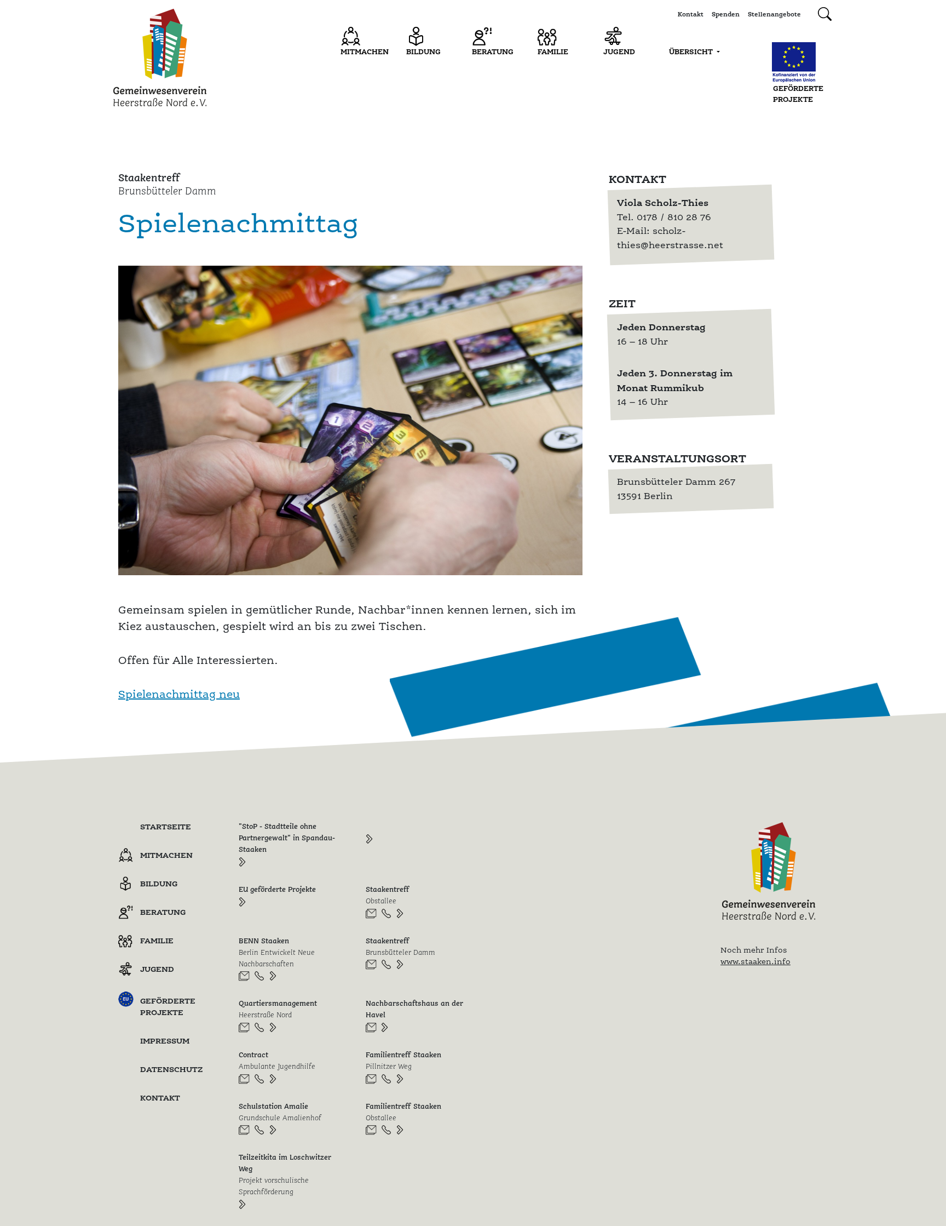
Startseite (165, 826)
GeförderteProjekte (798, 94)
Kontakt (690, 14)
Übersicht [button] (692, 51)
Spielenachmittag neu (179, 694)
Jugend (619, 51)
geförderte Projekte (167, 1006)
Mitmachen (365, 51)
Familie (553, 51)
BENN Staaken (277, 952)
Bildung (423, 51)
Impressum (164, 1040)
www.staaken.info (755, 961)
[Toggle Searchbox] (824, 14)
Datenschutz (171, 1069)
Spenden (726, 14)
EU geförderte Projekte (277, 889)
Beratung (493, 51)
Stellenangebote (774, 14)
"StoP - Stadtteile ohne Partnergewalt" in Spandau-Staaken (287, 837)
